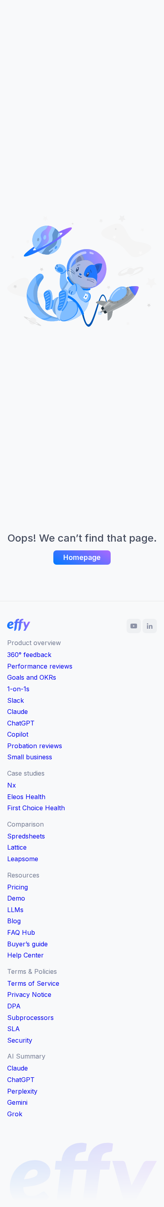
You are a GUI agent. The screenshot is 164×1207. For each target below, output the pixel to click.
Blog (14, 921)
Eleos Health (26, 797)
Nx (11, 785)
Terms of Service (33, 983)
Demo (16, 898)
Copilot (17, 734)
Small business (29, 757)
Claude (17, 712)
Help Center (25, 955)
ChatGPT (21, 723)
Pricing (17, 887)
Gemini (17, 1102)
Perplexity (22, 1091)
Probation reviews (34, 746)
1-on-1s (18, 689)
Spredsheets (26, 836)
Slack (15, 700)
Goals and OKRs (31, 677)
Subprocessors (30, 1018)
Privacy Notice (29, 994)
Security (19, 1040)
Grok (14, 1114)
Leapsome (22, 859)
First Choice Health (36, 808)
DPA (14, 1006)
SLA (13, 1029)
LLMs (15, 910)
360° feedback (29, 655)
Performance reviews (39, 666)
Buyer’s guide (27, 944)
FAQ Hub (21, 932)
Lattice (17, 847)
